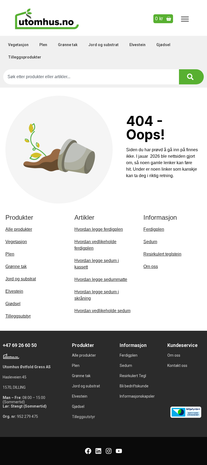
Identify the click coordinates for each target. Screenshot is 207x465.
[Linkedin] (98, 451)
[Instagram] (108, 451)
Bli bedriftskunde (134, 386)
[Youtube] (119, 451)
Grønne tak (68, 45)
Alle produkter (18, 229)
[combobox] (91, 76)
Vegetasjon (18, 45)
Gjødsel (163, 45)
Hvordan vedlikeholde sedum (102, 310)
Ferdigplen (153, 229)
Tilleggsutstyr (18, 316)
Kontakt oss (177, 365)
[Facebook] (88, 451)
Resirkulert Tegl (133, 376)
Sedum (150, 241)
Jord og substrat (103, 45)
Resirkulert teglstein (162, 254)
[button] (184, 18)
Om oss (150, 266)
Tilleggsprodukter (24, 57)
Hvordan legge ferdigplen (98, 229)
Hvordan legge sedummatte (100, 279)
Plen (43, 45)
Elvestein (137, 45)
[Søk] (191, 76)
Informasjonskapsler (137, 396)
